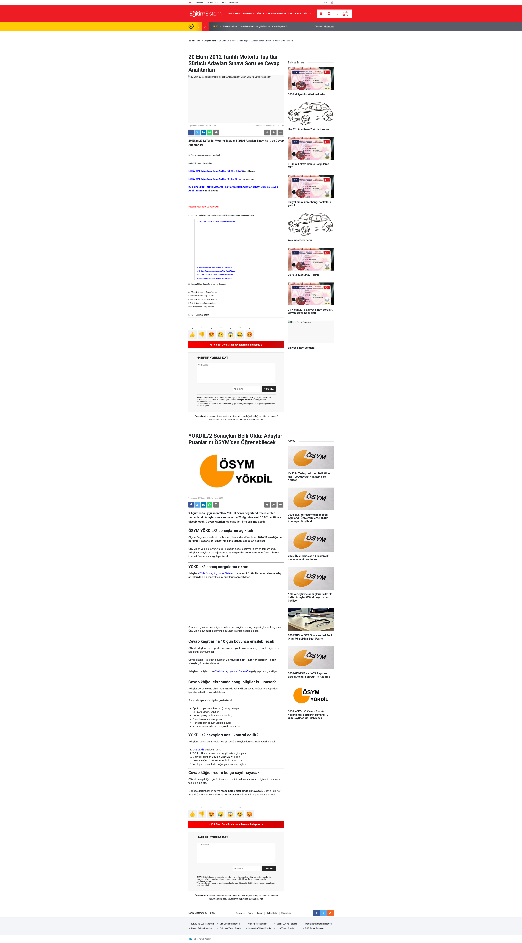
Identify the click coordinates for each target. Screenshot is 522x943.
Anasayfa (196, 41)
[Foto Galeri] (332, 2)
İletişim (260, 913)
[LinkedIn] (203, 132)
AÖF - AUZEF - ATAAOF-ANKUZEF (274, 13)
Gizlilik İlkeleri (272, 913)
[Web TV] (325, 2)
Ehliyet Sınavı (210, 41)
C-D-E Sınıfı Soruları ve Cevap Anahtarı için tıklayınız (216, 271)
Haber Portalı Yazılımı (202, 939)
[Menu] (321, 13)
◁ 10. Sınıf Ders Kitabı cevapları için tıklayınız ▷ (236, 344)
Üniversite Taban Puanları (260, 928)
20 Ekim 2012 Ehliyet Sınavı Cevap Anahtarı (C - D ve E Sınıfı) (215, 179)
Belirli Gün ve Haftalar (287, 923)
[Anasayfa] (189, 3)
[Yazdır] (216, 132)
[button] (267, 132)
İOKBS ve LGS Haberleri (202, 923)
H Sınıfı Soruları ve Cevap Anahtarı (201, 307)
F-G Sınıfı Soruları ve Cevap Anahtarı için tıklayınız (215, 275)
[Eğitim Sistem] (205, 13)
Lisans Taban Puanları (201, 928)
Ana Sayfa (234, 13)
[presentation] (198, 26)
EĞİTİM (308, 13)
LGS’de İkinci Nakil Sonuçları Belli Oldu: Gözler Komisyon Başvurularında (257, 26)
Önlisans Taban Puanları (231, 928)
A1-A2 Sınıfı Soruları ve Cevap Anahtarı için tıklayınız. (216, 222)
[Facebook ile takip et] (316, 913)
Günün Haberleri (212, 3)
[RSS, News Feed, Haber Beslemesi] (330, 913)
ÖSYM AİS (198, 749)
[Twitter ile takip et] (323, 913)
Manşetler (199, 3)
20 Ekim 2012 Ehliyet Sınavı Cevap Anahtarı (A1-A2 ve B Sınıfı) (215, 171)
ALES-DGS (248, 13)
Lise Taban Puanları (286, 928)
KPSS (298, 13)
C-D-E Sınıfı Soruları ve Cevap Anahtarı (202, 299)
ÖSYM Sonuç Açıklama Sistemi (215, 573)
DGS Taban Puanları (314, 928)
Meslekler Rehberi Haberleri (318, 923)
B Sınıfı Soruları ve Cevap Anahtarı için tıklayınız (214, 267)
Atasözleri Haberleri (257, 923)
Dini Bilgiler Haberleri (230, 923)
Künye (250, 913)
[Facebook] (191, 132)
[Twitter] (197, 132)
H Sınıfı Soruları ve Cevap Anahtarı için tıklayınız (214, 278)
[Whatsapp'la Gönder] (209, 132)
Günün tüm (324, 26)
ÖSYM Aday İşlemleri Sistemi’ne (232, 671)
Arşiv (224, 3)
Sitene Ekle (233, 3)
